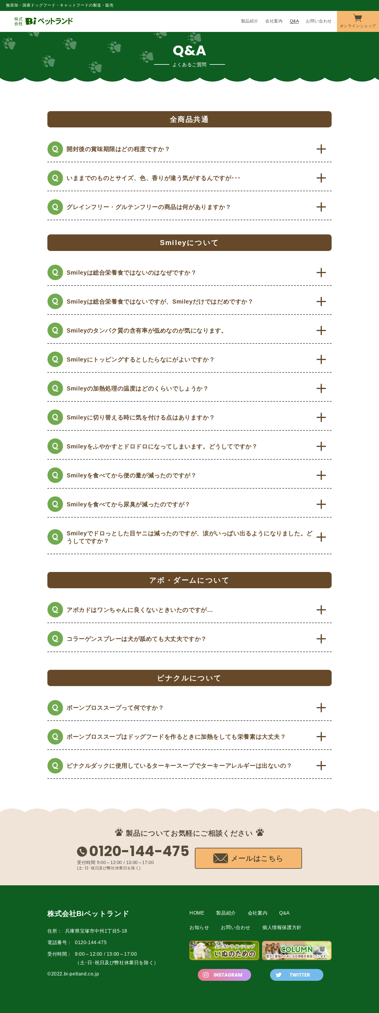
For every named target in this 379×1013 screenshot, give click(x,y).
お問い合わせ (235, 927)
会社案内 (257, 912)
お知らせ (199, 927)
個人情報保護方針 (282, 927)
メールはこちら (257, 858)
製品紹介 (226, 912)
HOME (197, 912)
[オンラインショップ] (358, 20)
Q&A (284, 912)
